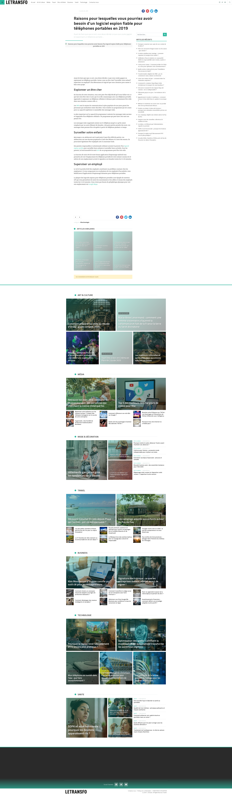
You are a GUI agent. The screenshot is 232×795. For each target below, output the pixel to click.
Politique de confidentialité (144, 791)
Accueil (33, 2)
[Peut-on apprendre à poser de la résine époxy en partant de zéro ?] (137, 593)
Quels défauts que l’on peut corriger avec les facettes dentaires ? (148, 724)
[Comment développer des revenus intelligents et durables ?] (70, 601)
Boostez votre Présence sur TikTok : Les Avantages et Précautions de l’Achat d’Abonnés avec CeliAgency (153, 414)
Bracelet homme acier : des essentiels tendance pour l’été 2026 (149, 466)
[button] (76, 250)
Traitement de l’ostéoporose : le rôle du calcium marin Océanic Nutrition (149, 731)
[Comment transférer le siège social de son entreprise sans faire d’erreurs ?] (103, 593)
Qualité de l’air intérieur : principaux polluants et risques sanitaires (149, 709)
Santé (76, 2)
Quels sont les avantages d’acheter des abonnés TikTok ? (120, 423)
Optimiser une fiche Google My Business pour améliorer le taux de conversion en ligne (120, 601)
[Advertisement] (103, 62)
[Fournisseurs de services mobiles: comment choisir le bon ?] (103, 260)
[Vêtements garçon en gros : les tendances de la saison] (86, 460)
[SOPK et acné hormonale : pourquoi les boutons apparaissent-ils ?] (86, 718)
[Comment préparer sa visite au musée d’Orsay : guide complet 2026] (91, 315)
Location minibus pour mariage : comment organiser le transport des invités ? (150, 54)
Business (70, 2)
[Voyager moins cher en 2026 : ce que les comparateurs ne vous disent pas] (137, 530)
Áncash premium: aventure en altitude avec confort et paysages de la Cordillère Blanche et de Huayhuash (119, 530)
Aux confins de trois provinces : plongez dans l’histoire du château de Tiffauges (153, 538)
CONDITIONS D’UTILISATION (159, 791)
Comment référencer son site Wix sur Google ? (119, 414)
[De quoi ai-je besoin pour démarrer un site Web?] (83, 241)
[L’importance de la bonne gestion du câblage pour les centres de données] (149, 668)
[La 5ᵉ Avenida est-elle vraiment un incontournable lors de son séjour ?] (70, 539)
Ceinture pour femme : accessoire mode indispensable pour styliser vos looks (146, 451)
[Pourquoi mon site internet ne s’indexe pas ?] (137, 423)
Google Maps (93, 184)
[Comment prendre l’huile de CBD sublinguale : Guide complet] (120, 727)
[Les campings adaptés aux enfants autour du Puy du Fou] (141, 510)
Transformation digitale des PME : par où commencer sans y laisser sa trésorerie (150, 75)
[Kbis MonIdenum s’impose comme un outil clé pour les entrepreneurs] (91, 572)
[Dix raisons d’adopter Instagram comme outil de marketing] (122, 241)
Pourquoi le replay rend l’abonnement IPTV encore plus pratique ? (150, 134)
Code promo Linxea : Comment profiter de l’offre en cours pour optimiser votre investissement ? (152, 65)
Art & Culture (41, 2)
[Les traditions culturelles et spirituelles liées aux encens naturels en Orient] (149, 348)
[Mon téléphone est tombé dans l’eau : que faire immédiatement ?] (82, 668)
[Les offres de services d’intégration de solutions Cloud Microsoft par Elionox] (103, 241)
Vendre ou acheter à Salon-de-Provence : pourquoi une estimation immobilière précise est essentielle (152, 110)
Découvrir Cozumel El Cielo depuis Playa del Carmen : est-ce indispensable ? (150, 88)
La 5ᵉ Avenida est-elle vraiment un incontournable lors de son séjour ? (86, 539)
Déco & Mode (61, 2)
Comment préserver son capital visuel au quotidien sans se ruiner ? (147, 716)
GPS (98, 150)
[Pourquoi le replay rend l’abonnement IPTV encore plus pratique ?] (91, 635)
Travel (54, 2)
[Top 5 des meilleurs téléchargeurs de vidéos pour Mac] (141, 394)
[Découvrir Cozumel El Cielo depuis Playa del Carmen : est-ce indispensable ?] (91, 510)
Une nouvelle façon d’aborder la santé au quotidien (147, 701)
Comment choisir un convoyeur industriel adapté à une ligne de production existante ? (85, 592)
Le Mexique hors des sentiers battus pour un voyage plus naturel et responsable (120, 538)
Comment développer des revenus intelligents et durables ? (86, 601)
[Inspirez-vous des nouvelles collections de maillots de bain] (120, 450)
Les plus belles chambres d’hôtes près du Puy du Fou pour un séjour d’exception (152, 139)
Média (48, 2)
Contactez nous (94, 2)
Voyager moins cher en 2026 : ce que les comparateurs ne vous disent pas (152, 530)
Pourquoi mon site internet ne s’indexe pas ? (151, 423)
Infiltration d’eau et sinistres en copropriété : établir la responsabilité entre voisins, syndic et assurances (151, 60)
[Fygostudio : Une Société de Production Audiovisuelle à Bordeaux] (70, 423)
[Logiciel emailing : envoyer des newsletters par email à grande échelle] (122, 260)
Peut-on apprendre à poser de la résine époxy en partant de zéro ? (152, 593)
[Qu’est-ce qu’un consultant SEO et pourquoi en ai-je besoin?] (83, 260)
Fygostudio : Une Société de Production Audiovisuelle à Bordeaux (84, 422)
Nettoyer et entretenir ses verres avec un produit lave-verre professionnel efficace (152, 104)
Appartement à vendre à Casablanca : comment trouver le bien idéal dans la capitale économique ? (152, 99)
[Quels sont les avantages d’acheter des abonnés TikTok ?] (103, 423)
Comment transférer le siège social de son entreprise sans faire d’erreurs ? (120, 592)
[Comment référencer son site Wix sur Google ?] (103, 414)
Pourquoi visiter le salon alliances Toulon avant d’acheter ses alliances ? (149, 444)
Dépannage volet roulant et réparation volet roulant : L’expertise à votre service (148, 473)
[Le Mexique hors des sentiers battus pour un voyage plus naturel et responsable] (103, 539)
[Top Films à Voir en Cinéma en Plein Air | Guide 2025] (116, 348)
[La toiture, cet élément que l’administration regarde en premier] (120, 470)
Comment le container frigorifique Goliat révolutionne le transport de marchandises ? (151, 84)
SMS (77, 106)
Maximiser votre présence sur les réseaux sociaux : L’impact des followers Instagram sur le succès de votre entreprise (86, 414)
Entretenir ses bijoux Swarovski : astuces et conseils (148, 459)
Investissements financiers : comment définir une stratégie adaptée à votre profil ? (152, 601)
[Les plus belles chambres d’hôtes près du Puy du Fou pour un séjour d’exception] (70, 530)
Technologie (83, 2)
